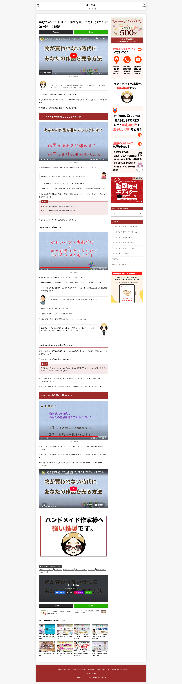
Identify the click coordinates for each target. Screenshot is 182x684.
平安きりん (43, 89)
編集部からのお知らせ (118, 264)
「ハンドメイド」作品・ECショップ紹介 (124, 226)
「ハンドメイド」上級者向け (120, 253)
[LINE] (95, 9)
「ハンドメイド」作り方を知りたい (123, 237)
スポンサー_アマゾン (46, 569)
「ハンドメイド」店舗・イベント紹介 (123, 248)
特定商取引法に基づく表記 (119, 669)
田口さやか (44, 572)
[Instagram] (92, 9)
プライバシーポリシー (102, 669)
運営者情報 (91, 669)
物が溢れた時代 (101, 569)
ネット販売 (58, 569)
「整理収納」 (115, 259)
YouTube (75, 76)
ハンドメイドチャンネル (87, 677)
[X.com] (89, 9)
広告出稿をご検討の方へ (63, 669)
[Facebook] (86, 9)
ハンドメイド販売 (81, 569)
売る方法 (92, 569)
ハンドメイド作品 (69, 569)
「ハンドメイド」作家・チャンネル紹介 (124, 232)
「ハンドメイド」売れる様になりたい (51, 566)
